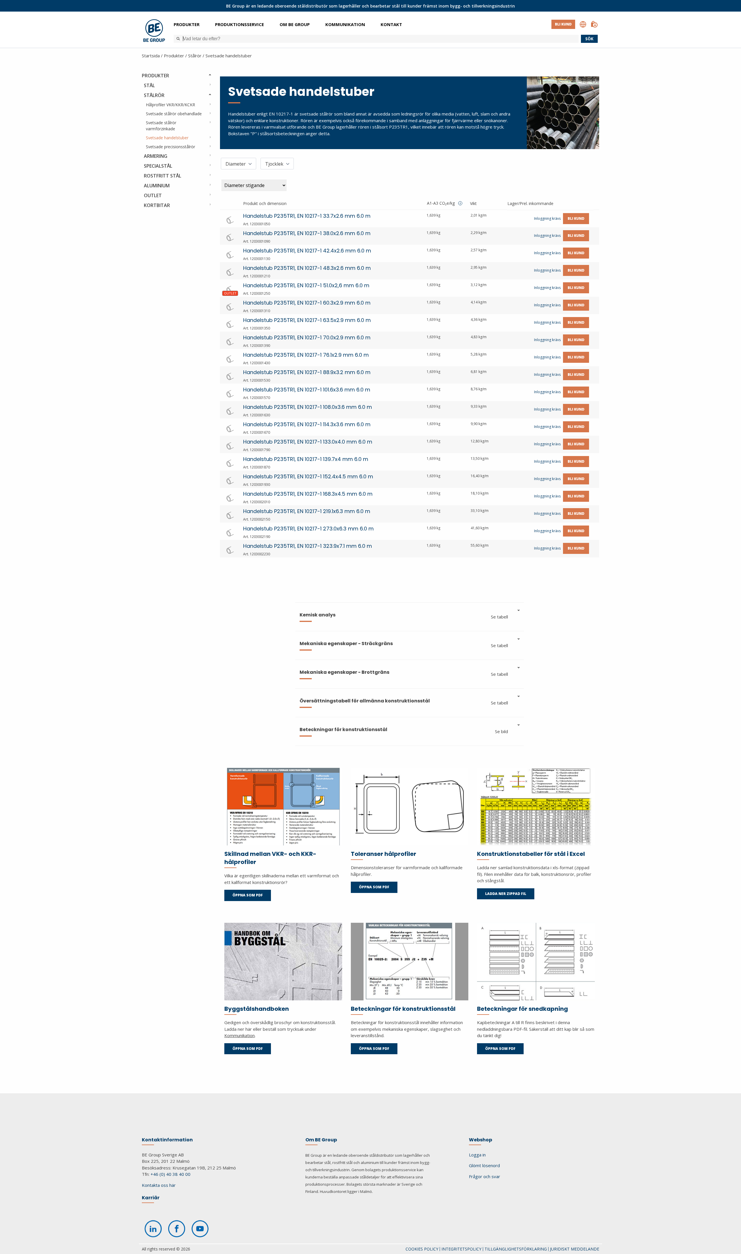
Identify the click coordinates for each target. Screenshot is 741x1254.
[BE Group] (154, 31)
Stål (149, 85)
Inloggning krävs (547, 218)
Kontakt (391, 24)
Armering (155, 156)
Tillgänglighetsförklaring (516, 1249)
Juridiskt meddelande (574, 1249)
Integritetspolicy (461, 1249)
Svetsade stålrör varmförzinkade (161, 125)
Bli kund (563, 24)
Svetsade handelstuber (229, 55)
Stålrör (194, 55)
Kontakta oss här (159, 1185)
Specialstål (158, 166)
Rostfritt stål (162, 176)
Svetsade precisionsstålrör (170, 146)
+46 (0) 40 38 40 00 (170, 1174)
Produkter (186, 24)
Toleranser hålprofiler (383, 854)
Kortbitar (157, 205)
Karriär (150, 1197)
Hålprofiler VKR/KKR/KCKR (170, 104)
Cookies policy (422, 1249)
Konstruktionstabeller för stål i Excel (531, 854)
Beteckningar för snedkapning (522, 1009)
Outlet (153, 195)
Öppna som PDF (247, 895)
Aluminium (157, 185)
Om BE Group (295, 24)
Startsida (151, 55)
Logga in (477, 1155)
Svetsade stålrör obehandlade (174, 113)
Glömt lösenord (484, 1165)
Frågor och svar (484, 1176)
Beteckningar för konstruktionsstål (403, 1009)
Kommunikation (345, 24)
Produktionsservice (239, 24)
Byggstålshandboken (256, 1009)
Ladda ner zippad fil (505, 893)
